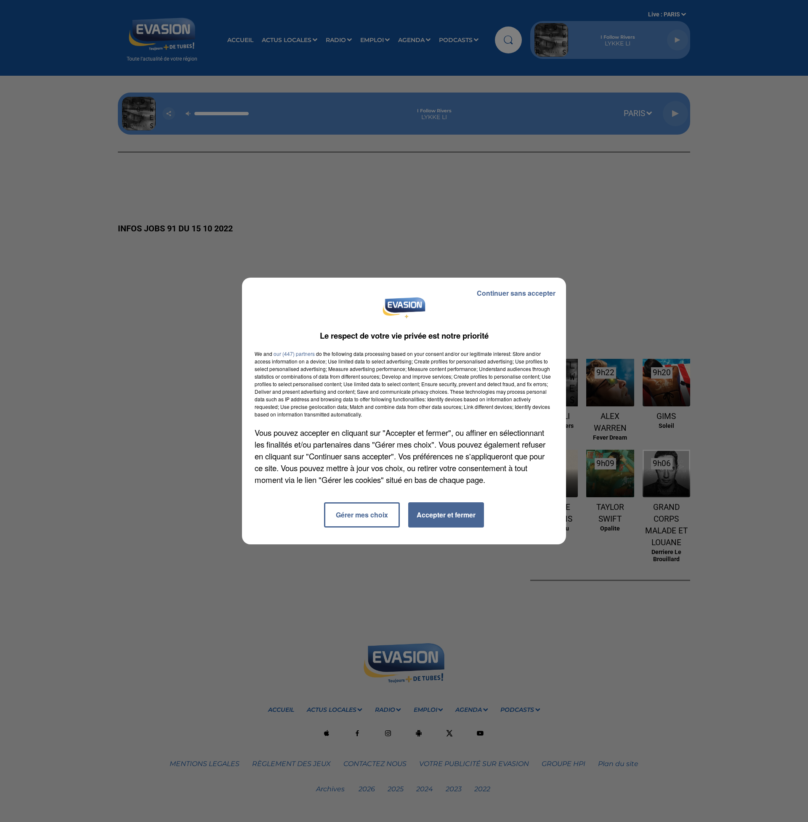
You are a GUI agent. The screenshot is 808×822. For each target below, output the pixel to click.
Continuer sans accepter (516, 293)
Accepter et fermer (446, 515)
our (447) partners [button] (294, 353)
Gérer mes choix (362, 515)
